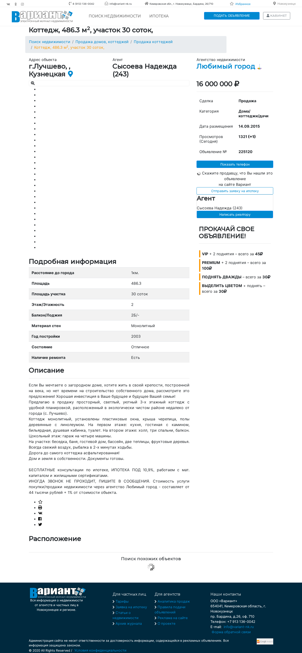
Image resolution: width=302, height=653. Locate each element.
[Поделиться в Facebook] (40, 518)
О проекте (167, 623)
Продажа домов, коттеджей (102, 41)
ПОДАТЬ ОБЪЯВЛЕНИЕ (232, 15)
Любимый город (226, 66)
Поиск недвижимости (115, 16)
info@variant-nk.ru (239, 627)
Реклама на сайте (173, 618)
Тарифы (122, 601)
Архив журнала (129, 623)
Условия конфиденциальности (100, 650)
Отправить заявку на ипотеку (235, 191)
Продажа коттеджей (153, 41)
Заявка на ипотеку (131, 607)
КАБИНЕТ (278, 15)
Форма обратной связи (231, 632)
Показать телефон (235, 164)
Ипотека (159, 16)
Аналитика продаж (174, 601)
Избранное (243, 4)
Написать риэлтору (235, 214)
